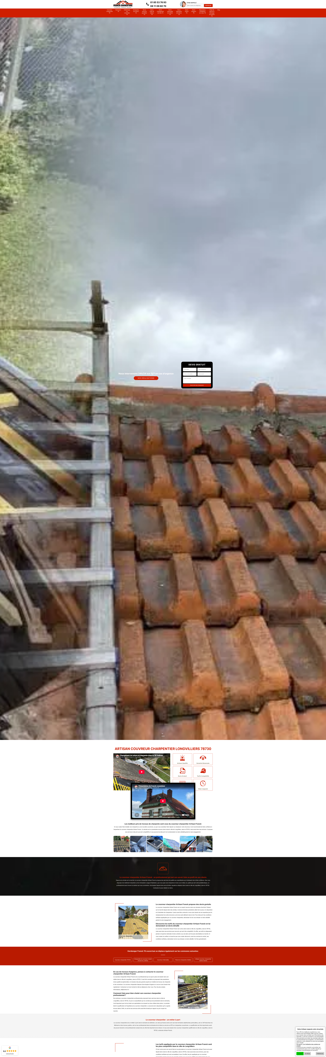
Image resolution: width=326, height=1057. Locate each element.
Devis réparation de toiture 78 (179, 12)
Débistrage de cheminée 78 (127, 12)
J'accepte (300, 1053)
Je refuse (307, 1053)
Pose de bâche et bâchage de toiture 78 (212, 13)
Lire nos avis (10, 1053)
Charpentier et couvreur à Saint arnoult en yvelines (143, 959)
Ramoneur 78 (118, 10)
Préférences (320, 1053)
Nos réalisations (146, 378)
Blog (219, 10)
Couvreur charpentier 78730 (123, 960)
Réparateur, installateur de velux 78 (202, 11)
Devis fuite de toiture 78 (152, 12)
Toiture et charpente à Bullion (183, 960)
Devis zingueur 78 (193, 11)
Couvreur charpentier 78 (109, 11)
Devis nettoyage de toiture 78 (170, 12)
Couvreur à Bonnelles (163, 960)
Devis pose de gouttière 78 (144, 12)
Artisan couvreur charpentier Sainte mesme (203, 959)
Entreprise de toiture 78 (136, 11)
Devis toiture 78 (186, 11)
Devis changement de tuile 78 (160, 11)
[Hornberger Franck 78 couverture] (122, 4)
